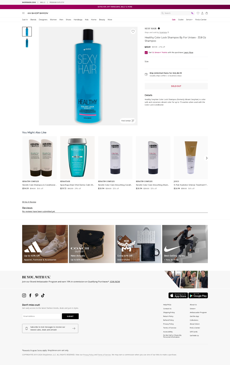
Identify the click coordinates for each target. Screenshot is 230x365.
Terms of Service (169, 328)
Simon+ (189, 20)
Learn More (188, 52)
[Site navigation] (23, 13)
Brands (33, 20)
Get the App (194, 316)
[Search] (177, 13)
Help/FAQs (167, 305)
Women (53, 20)
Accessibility (168, 332)
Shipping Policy (169, 312)
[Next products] (207, 158)
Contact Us (167, 309)
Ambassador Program (198, 312)
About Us (193, 305)
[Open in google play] (198, 297)
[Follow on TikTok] (43, 296)
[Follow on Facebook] (30, 296)
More (110, 20)
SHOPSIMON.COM (29, 2)
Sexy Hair (151, 28)
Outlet (181, 20)
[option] (88, 76)
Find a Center (201, 20)
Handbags (78, 20)
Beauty (102, 20)
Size (147, 61)
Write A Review (29, 202)
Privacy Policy (168, 324)
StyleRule (163, 32)
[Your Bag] (206, 13)
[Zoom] (88, 75)
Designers (43, 20)
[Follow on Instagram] (24, 296)
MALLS (42, 2)
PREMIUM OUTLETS (57, 2)
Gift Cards (194, 332)
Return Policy (168, 316)
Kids (86, 20)
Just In (25, 20)
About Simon (195, 324)
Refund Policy (168, 320)
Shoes (68, 20)
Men (61, 20)
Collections (194, 320)
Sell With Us (194, 335)
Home (93, 20)
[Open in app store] (178, 297)
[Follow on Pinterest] (37, 296)
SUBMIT (70, 316)
